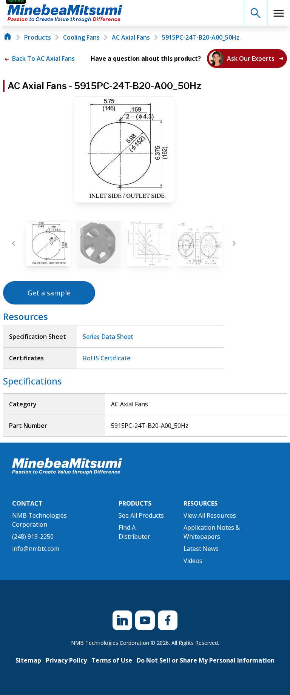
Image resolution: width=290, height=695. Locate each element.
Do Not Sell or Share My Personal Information (206, 660)
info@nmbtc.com (35, 548)
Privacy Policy (66, 660)
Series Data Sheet (108, 336)
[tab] (48, 243)
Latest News (201, 548)
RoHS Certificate (106, 358)
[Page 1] (48, 243)
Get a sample (49, 292)
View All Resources (210, 515)
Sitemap (28, 660)
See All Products (141, 515)
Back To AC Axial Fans (43, 58)
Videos (193, 561)
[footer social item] (122, 620)
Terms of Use (111, 660)
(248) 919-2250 (33, 536)
